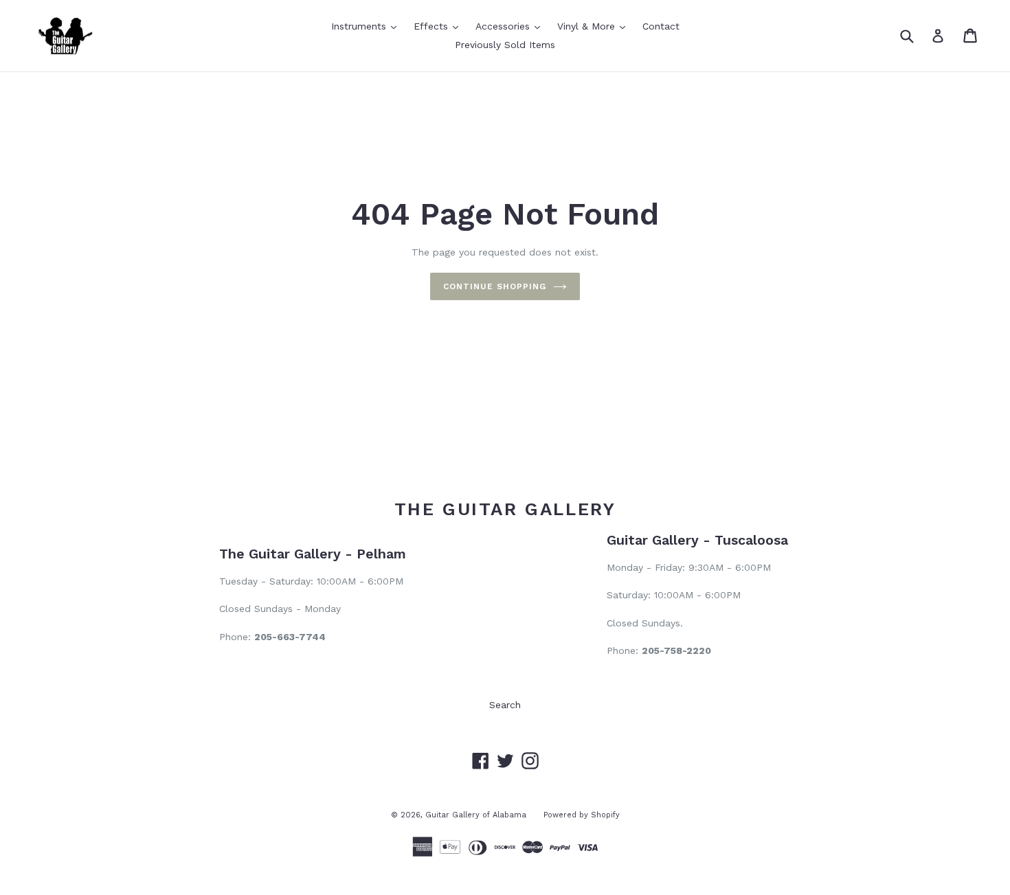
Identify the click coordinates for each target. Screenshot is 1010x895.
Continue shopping (494, 286)
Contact (661, 26)
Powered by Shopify (581, 815)
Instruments (367, 26)
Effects (439, 26)
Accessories (511, 26)
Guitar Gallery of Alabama (475, 815)
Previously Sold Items (505, 44)
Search (505, 704)
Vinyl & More (594, 26)
